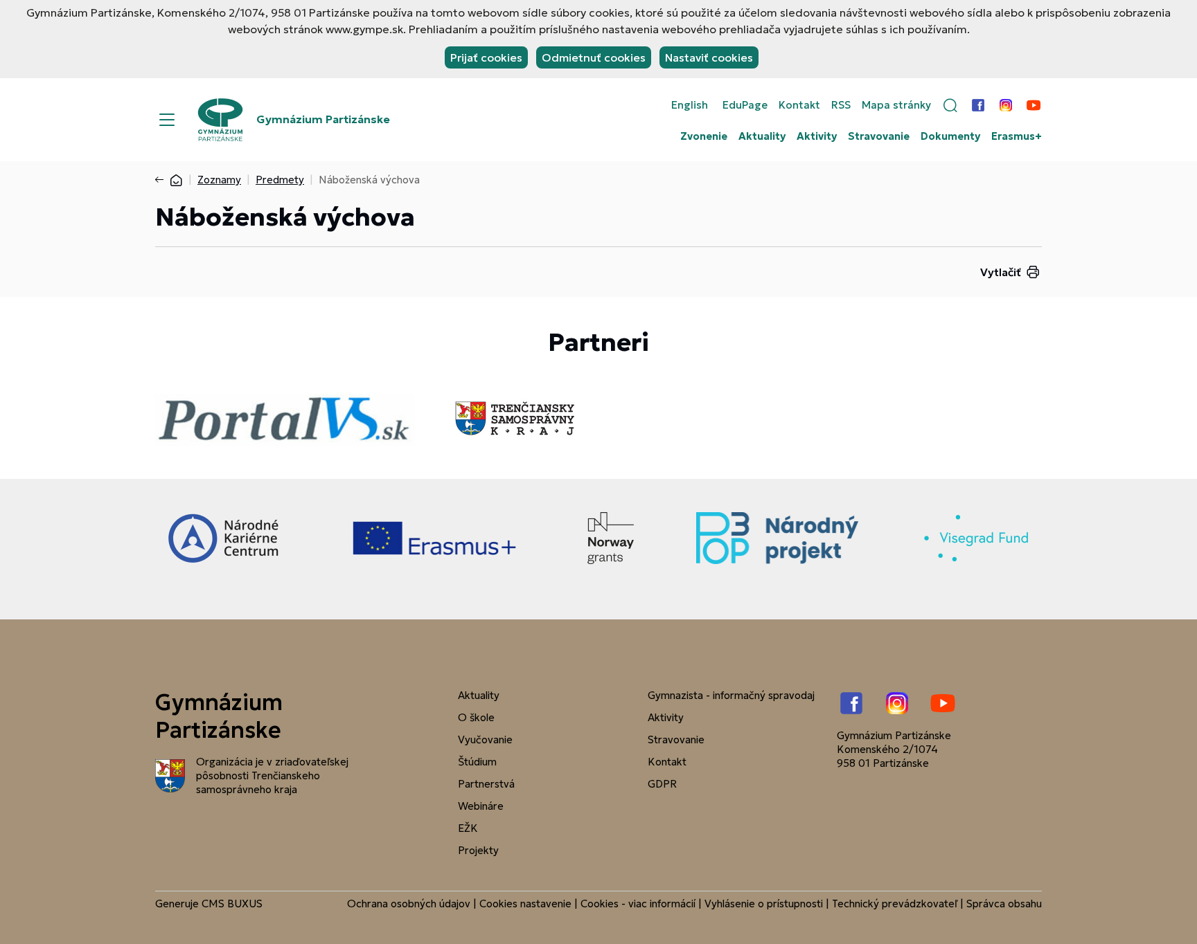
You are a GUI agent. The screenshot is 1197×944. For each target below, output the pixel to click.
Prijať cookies (486, 57)
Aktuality (762, 136)
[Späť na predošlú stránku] (162, 180)
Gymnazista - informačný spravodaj (731, 695)
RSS (841, 105)
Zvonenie (703, 136)
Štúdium (477, 761)
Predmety (280, 179)
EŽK (468, 828)
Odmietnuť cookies (594, 57)
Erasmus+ (1016, 136)
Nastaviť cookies (709, 57)
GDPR (662, 783)
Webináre (481, 806)
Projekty (478, 850)
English (689, 105)
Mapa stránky (896, 105)
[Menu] (167, 120)
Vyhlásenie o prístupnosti (763, 903)
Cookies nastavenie (525, 903)
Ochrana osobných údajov (408, 903)
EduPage (745, 105)
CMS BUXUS (232, 903)
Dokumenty (950, 136)
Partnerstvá (486, 783)
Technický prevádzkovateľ (894, 903)
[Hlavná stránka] (176, 179)
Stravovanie (879, 136)
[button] (950, 105)
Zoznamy (219, 179)
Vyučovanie (485, 739)
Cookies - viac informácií (637, 903)
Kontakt (799, 105)
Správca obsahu (1004, 903)
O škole (476, 717)
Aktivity (817, 136)
